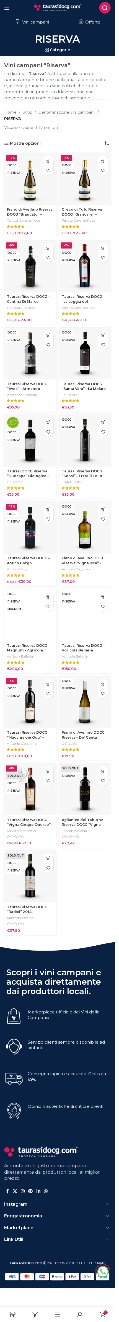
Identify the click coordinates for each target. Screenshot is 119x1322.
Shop (27, 112)
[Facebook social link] (7, 1191)
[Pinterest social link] (31, 1191)
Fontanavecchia (74, 831)
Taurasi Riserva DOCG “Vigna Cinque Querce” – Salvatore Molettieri (30, 825)
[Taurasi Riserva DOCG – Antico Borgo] (30, 528)
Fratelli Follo (71, 482)
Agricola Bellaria (20, 656)
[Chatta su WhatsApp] (102, 1271)
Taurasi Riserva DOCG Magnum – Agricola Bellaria (27, 650)
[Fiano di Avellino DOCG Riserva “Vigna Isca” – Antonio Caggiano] (85, 528)
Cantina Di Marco (21, 308)
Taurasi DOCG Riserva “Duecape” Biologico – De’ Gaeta (28, 476)
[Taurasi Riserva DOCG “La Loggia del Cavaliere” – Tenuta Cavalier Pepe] (85, 266)
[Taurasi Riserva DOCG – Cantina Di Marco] (30, 266)
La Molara (69, 395)
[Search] (104, 7)
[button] (48, 160)
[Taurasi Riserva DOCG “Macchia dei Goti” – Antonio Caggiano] (30, 702)
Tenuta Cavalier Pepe (23, 220)
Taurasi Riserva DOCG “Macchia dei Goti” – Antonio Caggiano (27, 737)
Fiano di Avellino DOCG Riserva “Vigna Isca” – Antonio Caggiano (83, 563)
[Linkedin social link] (38, 1191)
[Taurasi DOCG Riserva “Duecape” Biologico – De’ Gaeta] (30, 441)
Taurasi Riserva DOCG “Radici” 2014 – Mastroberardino (27, 912)
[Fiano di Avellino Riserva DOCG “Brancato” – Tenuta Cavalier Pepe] (30, 179)
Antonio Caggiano (76, 569)
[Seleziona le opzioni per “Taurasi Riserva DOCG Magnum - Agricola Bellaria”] (48, 597)
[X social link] (15, 1191)
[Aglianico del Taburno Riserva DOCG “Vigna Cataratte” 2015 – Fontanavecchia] (85, 790)
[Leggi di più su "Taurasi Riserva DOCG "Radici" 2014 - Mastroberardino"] (48, 858)
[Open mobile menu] (6, 7)
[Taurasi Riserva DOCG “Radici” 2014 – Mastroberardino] (30, 877)
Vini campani (35, 22)
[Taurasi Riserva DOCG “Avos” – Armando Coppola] (30, 354)
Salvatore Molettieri (22, 831)
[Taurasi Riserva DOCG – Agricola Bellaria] (85, 615)
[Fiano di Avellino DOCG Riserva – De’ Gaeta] (85, 702)
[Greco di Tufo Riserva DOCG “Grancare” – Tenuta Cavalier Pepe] (85, 179)
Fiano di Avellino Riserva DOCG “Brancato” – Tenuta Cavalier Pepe (30, 214)
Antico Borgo (17, 569)
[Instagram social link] (22, 1191)
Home (10, 112)
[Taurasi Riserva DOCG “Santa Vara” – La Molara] (85, 354)
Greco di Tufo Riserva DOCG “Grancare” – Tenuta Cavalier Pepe (82, 214)
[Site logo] (57, 7)
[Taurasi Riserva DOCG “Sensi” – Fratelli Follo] (85, 441)
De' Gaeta (15, 482)
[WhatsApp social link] (46, 1191)
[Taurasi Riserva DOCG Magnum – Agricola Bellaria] (30, 615)
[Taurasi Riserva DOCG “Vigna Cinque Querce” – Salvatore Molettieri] (30, 790)
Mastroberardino (20, 918)
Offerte (92, 22)
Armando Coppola (22, 395)
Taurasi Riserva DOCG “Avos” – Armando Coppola (27, 389)
